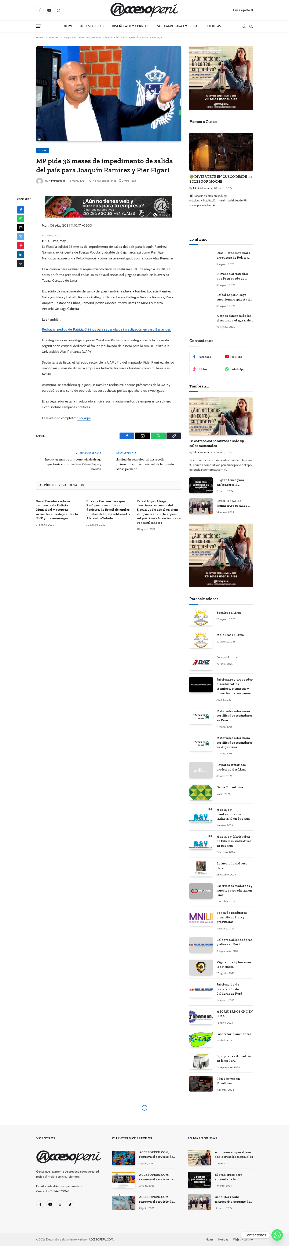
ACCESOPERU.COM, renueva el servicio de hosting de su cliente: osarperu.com (156, 1199)
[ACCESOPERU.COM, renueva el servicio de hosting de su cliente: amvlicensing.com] (123, 1157)
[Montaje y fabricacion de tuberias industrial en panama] (201, 841)
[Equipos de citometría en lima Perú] (201, 1061)
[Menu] (38, 26)
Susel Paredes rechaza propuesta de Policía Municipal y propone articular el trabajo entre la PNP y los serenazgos (57, 509)
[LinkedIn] (20, 254)
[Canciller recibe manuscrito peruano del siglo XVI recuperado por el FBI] (201, 506)
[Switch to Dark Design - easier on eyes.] (244, 26)
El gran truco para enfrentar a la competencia (230, 482)
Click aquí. (84, 418)
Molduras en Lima (230, 635)
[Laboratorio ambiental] (201, 1039)
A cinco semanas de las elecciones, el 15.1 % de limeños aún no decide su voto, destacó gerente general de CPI (234, 318)
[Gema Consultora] (201, 792)
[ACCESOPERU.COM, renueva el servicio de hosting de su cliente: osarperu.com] (123, 1202)
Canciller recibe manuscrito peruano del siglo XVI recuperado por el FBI (232, 503)
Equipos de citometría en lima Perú (233, 1058)
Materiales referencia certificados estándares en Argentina (234, 742)
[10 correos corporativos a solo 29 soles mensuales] (221, 416)
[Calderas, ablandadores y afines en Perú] (201, 945)
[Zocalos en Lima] (201, 618)
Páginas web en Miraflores (228, 1081)
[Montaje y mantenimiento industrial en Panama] (201, 815)
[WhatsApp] (20, 218)
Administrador (57, 180)
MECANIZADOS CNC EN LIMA (234, 1014)
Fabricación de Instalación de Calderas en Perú (229, 989)
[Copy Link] (20, 263)
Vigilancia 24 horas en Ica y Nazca (233, 964)
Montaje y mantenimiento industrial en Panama (233, 814)
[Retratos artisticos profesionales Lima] (201, 770)
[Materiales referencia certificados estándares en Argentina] (201, 743)
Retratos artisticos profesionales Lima (231, 767)
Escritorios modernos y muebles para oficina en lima (234, 890)
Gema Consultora (229, 787)
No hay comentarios (104, 180)
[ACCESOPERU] (144, 10)
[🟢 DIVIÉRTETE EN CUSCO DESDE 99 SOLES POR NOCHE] (221, 152)
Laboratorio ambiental (233, 1034)
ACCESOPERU (90, 26)
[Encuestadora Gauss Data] (201, 868)
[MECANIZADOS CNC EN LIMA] (201, 1016)
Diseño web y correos (131, 26)
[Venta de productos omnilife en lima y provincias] (201, 918)
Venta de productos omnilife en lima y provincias (231, 917)
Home (68, 26)
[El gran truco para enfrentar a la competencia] (201, 485)
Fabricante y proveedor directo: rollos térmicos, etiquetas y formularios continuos (234, 686)
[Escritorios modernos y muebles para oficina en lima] (201, 891)
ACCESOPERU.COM (101, 1239)
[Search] (251, 26)
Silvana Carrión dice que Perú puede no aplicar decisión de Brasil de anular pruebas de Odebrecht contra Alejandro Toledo (108, 509)
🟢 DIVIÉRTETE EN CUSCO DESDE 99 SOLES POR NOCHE (220, 178)
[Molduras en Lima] (201, 640)
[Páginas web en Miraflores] (201, 1084)
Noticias (213, 26)
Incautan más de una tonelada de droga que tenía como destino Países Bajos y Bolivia (73, 464)
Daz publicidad (227, 657)
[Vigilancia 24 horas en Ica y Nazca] (201, 967)
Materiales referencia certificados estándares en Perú (234, 715)
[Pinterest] (20, 245)
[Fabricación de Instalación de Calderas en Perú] (201, 989)
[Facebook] (20, 209)
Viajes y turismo (243, 1239)
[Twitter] (20, 236)
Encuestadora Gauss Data (231, 865)
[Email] (20, 227)
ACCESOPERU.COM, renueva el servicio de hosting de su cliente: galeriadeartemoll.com (156, 1177)
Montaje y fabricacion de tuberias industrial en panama (233, 841)
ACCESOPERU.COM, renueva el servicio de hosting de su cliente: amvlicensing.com (156, 1154)
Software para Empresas (178, 26)
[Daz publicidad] (201, 662)
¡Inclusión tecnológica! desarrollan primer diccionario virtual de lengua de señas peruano (145, 464)
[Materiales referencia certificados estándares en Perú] (201, 716)
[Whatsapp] (277, 1235)
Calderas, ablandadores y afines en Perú (234, 942)
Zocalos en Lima (228, 613)
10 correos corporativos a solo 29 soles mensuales (216, 443)
